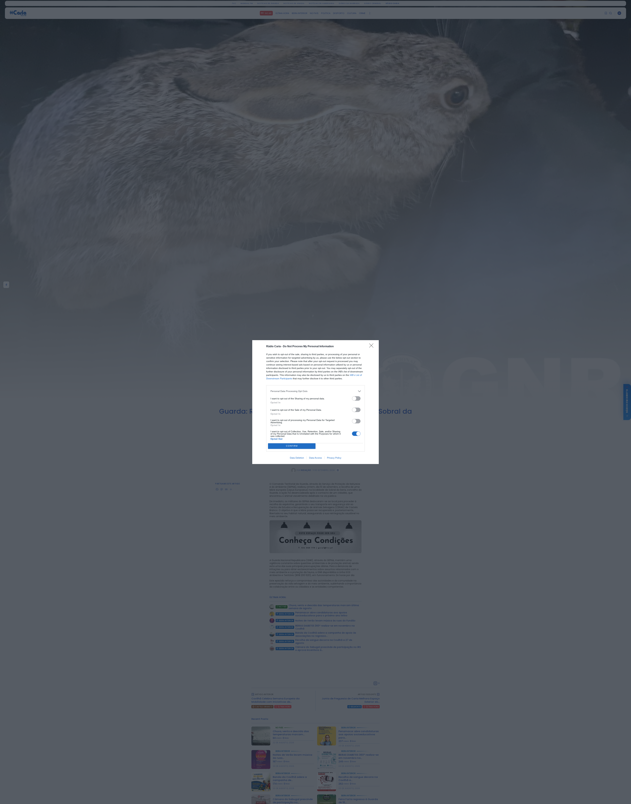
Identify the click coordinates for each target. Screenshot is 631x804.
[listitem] (315, 391)
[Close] (372, 346)
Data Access (315, 457)
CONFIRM (292, 445)
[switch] (356, 398)
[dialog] (315, 402)
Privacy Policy (334, 457)
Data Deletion (297, 457)
